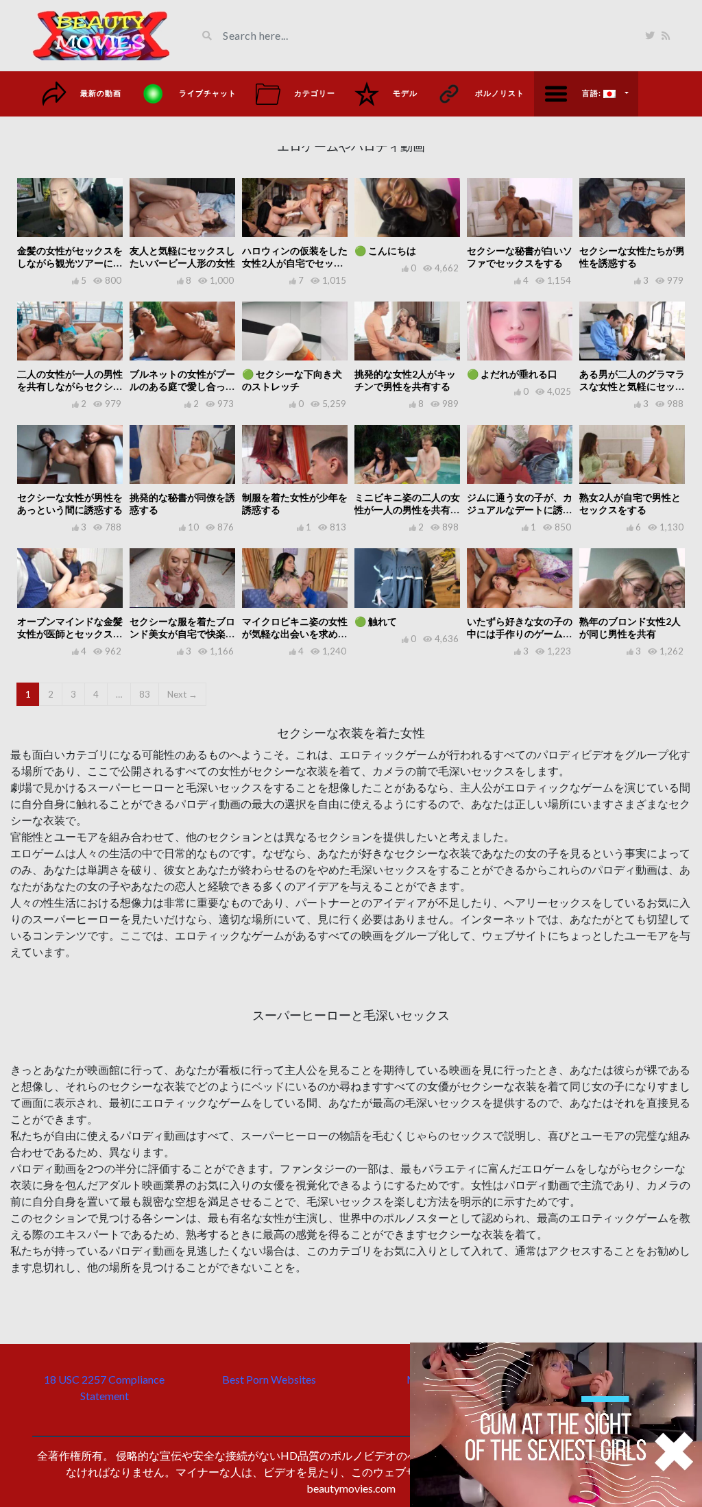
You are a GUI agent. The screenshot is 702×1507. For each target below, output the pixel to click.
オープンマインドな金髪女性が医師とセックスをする (70, 633)
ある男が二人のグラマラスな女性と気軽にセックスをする (632, 386)
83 (144, 694)
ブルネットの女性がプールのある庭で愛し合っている (182, 386)
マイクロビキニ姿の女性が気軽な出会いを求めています (295, 633)
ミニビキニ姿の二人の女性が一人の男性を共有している (407, 509)
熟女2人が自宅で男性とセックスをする (630, 503)
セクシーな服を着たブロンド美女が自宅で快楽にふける (182, 633)
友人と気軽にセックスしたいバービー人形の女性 (182, 257)
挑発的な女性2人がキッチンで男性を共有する (405, 380)
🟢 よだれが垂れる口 (512, 374)
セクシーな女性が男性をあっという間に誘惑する (70, 503)
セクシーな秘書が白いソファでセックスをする (519, 257)
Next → (182, 694)
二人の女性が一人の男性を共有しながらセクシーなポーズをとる (70, 386)
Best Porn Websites (269, 1379)
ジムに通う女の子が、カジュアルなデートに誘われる (519, 509)
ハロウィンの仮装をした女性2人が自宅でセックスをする (295, 263)
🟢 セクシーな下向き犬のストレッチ (292, 380)
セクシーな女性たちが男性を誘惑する (632, 257)
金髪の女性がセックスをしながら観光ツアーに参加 (70, 263)
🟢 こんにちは (385, 250)
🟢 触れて (375, 621)
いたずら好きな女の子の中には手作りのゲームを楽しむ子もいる (519, 633)
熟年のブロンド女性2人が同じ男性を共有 (630, 627)
